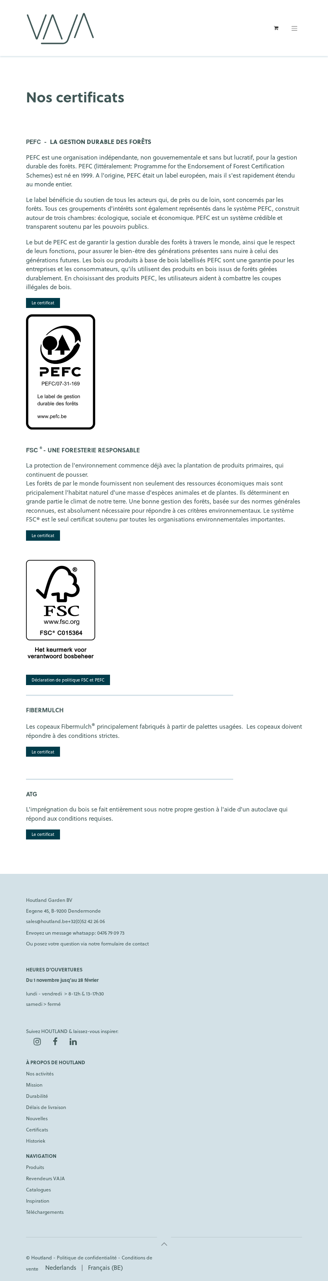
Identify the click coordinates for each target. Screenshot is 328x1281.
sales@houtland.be (47, 921)
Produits (35, 1167)
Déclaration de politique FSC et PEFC (68, 680)
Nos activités (40, 1073)
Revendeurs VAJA (45, 1178)
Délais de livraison (46, 1107)
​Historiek (35, 1140)
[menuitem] (60, 1267)
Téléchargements (45, 1211)
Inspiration (37, 1200)
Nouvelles (37, 1118)
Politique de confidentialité (87, 1257)
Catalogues (38, 1189)
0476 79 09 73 (110, 932)
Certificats (37, 1129)
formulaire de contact (125, 943)
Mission (34, 1084)
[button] (164, 1243)
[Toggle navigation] (294, 28)
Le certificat (43, 303)
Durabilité (37, 1095)
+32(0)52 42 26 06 (86, 921)
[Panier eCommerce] (276, 28)
